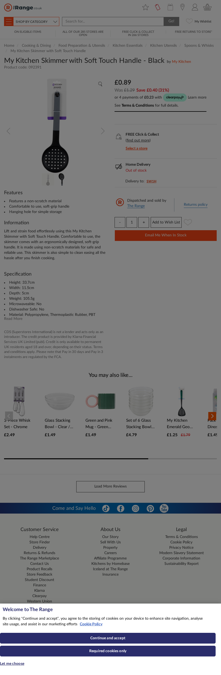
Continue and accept (107, 638)
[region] (110, 639)
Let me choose (12, 664)
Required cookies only (107, 651)
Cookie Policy (91, 624)
